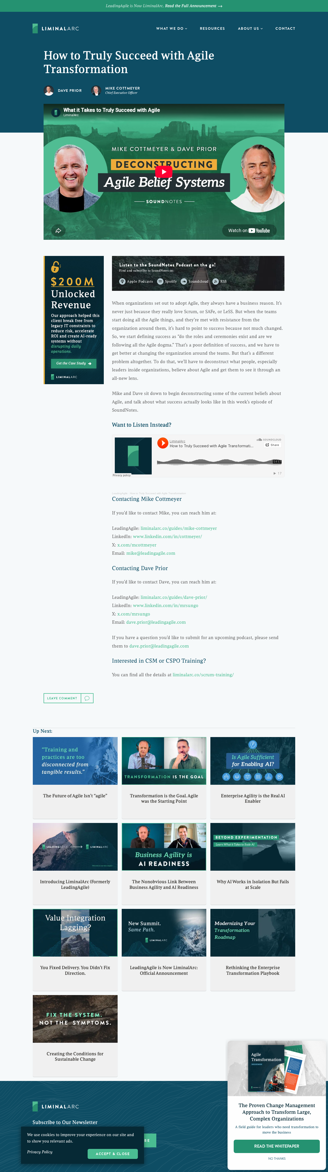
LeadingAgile (120, 493)
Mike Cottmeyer (122, 88)
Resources (212, 28)
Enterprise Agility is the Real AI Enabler (253, 798)
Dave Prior (70, 90)
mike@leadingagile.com (150, 553)
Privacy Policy (40, 1152)
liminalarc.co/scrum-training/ (203, 675)
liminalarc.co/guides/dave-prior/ (174, 597)
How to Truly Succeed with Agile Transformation (158, 493)
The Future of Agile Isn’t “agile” (75, 796)
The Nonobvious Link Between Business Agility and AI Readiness (163, 884)
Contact (285, 28)
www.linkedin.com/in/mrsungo (165, 605)
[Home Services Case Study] (74, 320)
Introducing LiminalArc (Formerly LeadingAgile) (75, 884)
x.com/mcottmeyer (136, 545)
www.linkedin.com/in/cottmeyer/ (167, 536)
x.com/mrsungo (133, 614)
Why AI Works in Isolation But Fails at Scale (253, 884)
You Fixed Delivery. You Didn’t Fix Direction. (75, 970)
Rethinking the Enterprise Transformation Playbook (253, 970)
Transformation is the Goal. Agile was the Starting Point (164, 798)
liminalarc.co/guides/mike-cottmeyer (179, 528)
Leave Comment (62, 698)
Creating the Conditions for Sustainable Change (75, 1056)
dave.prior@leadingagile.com (156, 622)
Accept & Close (113, 1153)
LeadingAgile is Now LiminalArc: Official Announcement (164, 970)
